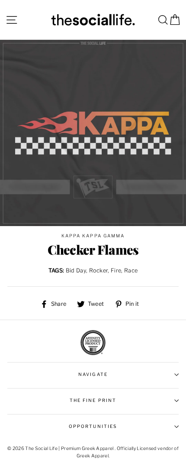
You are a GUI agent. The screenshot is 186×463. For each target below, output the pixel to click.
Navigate (92, 374)
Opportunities (93, 426)
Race (131, 270)
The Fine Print (93, 400)
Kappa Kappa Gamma (93, 236)
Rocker (98, 270)
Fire (116, 270)
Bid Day (76, 270)
